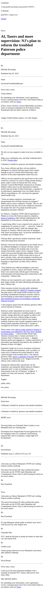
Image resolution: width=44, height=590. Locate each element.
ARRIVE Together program (30, 290)
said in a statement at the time (23, 357)
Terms (18, 102)
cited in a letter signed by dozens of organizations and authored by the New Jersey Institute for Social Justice (21, 332)
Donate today (12, 160)
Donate (3, 19)
